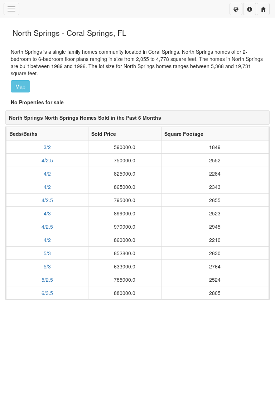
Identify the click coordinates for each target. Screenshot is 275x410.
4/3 (47, 213)
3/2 (47, 147)
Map (20, 86)
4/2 (47, 173)
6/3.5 (47, 292)
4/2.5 (47, 160)
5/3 (47, 253)
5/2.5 (47, 279)
